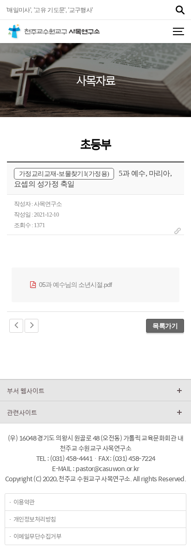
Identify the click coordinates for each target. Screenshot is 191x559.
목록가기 (165, 325)
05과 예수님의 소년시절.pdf (75, 284)
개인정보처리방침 (34, 519)
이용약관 (24, 502)
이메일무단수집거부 (37, 536)
